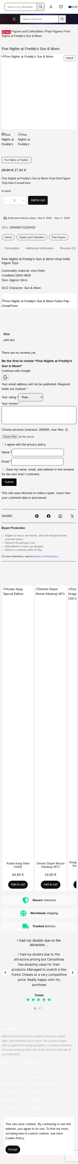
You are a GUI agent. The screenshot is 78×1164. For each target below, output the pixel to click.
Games (8, 237)
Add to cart (38, 200)
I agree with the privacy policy (25, 444)
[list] (39, 972)
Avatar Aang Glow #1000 (18, 865)
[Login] (50, 6)
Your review (11, 403)
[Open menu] (14, 19)
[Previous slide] (5, 972)
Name (7, 452)
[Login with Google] (5, 377)
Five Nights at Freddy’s (16, 160)
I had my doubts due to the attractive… (39, 942)
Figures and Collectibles (27, 31)
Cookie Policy (14, 1138)
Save (7, 32)
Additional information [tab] (40, 248)
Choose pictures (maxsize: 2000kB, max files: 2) (35, 429)
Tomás (39, 995)
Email (6, 461)
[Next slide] (72, 972)
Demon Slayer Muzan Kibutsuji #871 (51, 865)
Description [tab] (12, 248)
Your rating (10, 397)
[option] (25, 140)
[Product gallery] (39, 91)
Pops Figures (53, 31)
